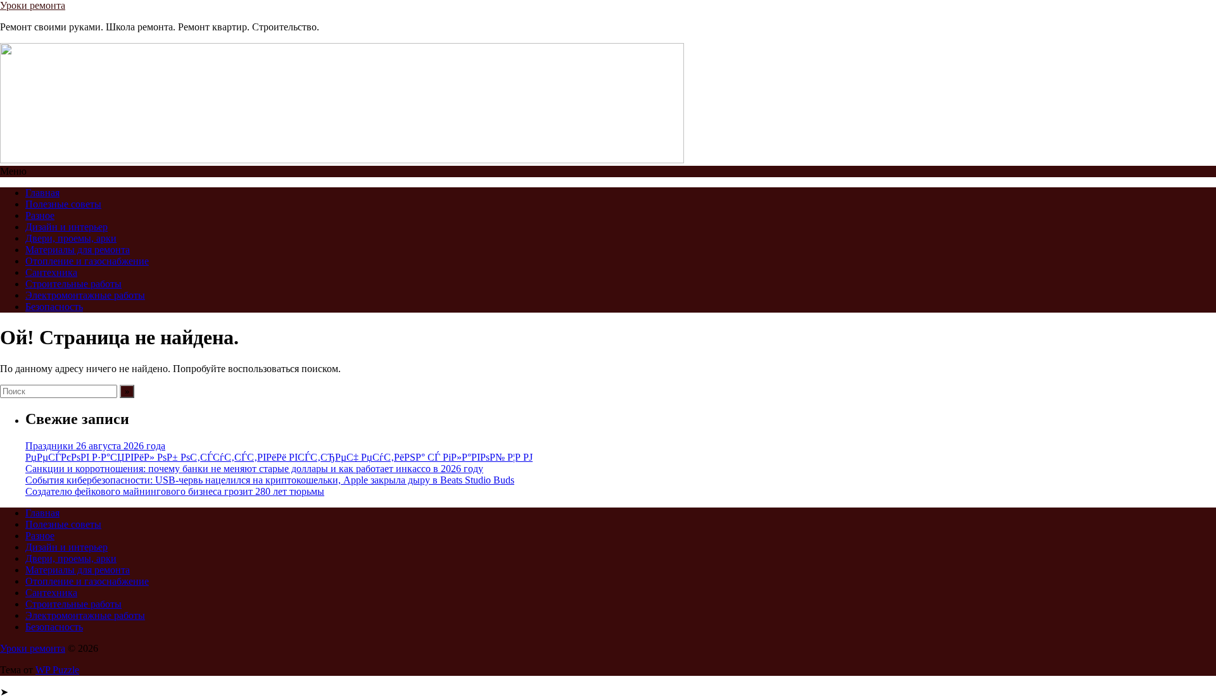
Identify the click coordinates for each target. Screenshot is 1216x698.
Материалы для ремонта (77, 249)
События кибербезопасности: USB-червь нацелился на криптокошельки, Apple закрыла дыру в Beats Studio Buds (269, 480)
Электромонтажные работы (85, 295)
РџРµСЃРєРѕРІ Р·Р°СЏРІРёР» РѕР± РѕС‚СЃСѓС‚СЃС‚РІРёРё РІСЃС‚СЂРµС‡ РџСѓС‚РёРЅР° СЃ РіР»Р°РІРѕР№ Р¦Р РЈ (279, 457)
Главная (42, 192)
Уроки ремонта (32, 5)
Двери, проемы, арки (71, 238)
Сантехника (51, 272)
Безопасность (54, 306)
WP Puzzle (57, 669)
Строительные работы (73, 283)
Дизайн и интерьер (66, 226)
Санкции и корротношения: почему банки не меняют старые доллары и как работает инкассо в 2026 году (254, 468)
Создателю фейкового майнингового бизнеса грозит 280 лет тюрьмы (174, 491)
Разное (39, 215)
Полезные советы (63, 204)
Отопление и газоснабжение (87, 261)
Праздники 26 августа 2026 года (95, 445)
